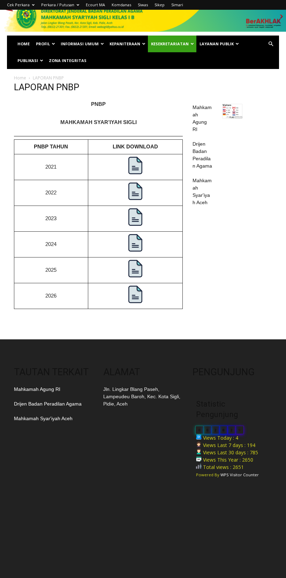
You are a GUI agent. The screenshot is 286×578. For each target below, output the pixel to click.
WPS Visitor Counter (239, 474)
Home (20, 78)
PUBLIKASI (27, 60)
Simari (177, 4)
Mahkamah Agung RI (37, 389)
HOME (23, 43)
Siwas (143, 4)
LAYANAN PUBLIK (217, 43)
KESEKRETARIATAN (170, 43)
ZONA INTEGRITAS (67, 60)
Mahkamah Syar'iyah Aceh (43, 418)
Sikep (160, 4)
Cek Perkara (18, 4)
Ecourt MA (95, 4)
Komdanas (121, 4)
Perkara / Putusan (57, 4)
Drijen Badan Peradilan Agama (48, 404)
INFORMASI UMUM (80, 43)
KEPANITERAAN (125, 43)
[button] (270, 44)
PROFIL (43, 43)
